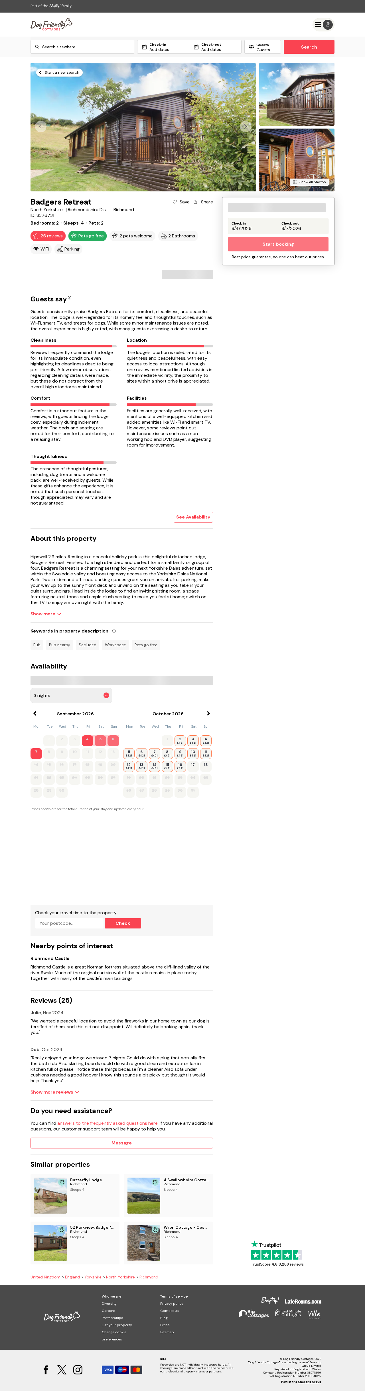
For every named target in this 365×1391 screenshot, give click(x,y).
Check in (239, 223)
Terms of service (174, 1296)
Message (121, 1143)
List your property (117, 1325)
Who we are (111, 1296)
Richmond (148, 1277)
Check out (290, 223)
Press (165, 1325)
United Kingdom (45, 1277)
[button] (245, 126)
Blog (164, 1318)
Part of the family (51, 5)
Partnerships (112, 1318)
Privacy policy (171, 1303)
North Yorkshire (120, 1277)
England (72, 1277)
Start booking (278, 244)
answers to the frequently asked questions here (107, 1123)
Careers (108, 1310)
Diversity (109, 1303)
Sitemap (167, 1332)
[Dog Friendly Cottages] (51, 24)
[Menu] (323, 24)
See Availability (193, 517)
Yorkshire (93, 1277)
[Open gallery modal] (143, 127)
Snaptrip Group (309, 1382)
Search (309, 47)
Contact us (169, 1310)
